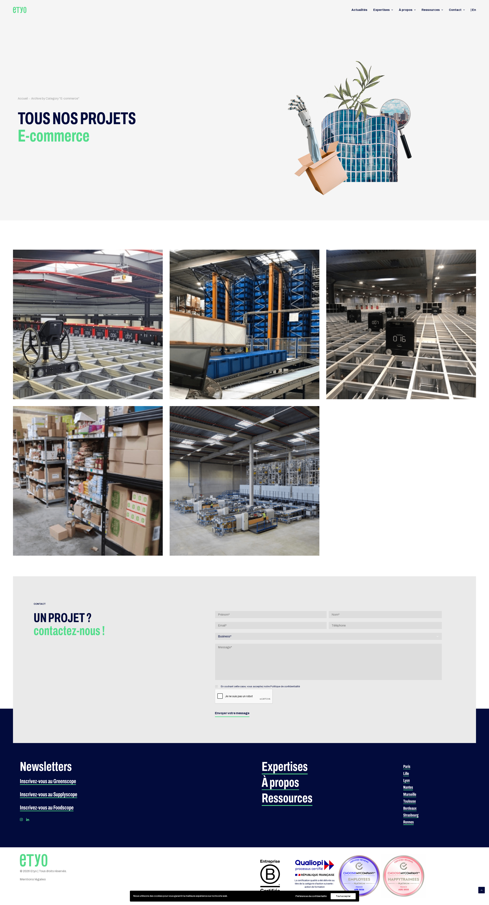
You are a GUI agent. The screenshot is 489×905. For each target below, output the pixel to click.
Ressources (431, 9)
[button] (48, 781)
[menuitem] (360, 10)
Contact (455, 9)
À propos (405, 9)
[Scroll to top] (481, 889)
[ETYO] (19, 10)
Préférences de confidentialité (311, 896)
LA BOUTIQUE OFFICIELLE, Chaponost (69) (67, 305)
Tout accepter (343, 896)
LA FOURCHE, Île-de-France (53, 458)
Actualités (359, 9)
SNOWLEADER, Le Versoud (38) (370, 302)
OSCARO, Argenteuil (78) (206, 462)
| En (473, 9)
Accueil (23, 98)
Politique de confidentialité (285, 686)
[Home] (33, 860)
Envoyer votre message (232, 713)
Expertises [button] (381, 9)
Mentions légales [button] (33, 879)
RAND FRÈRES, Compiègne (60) (213, 302)
